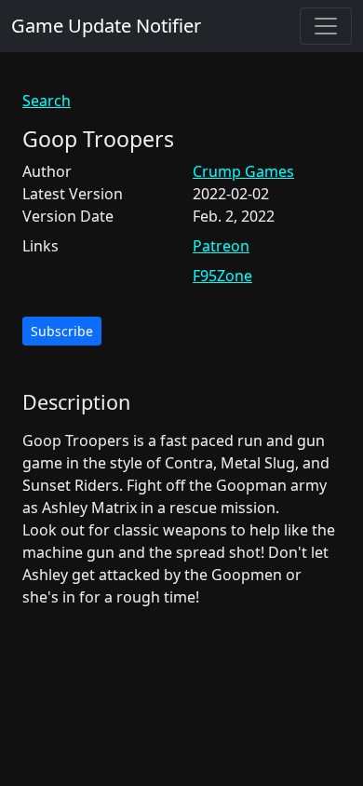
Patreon (221, 246)
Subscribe (62, 331)
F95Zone (222, 275)
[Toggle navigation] (326, 26)
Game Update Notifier (106, 25)
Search (46, 100)
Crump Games (243, 171)
